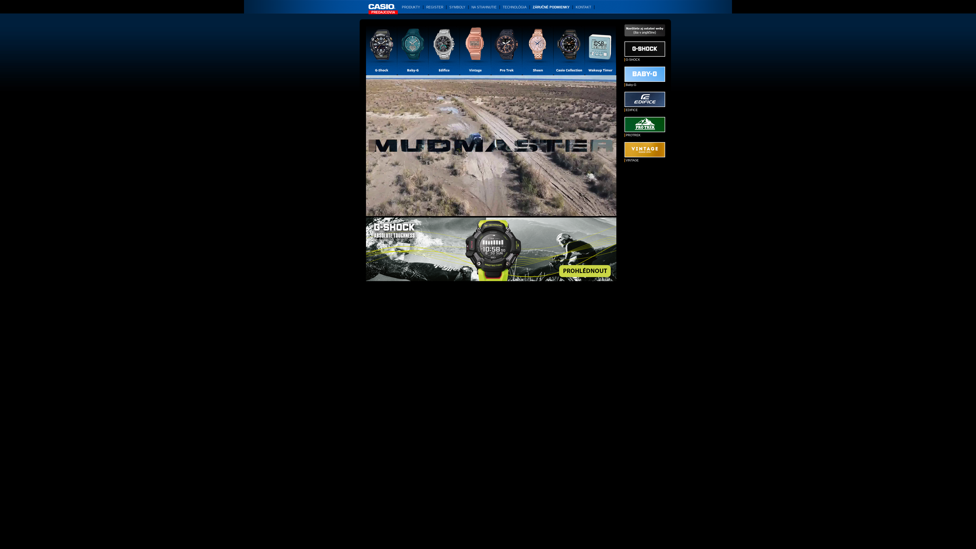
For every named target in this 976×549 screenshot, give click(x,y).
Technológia (515, 7)
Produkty (411, 7)
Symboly (457, 7)
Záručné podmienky (551, 7)
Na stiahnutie (484, 7)
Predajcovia (383, 12)
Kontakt (583, 7)
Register (434, 7)
